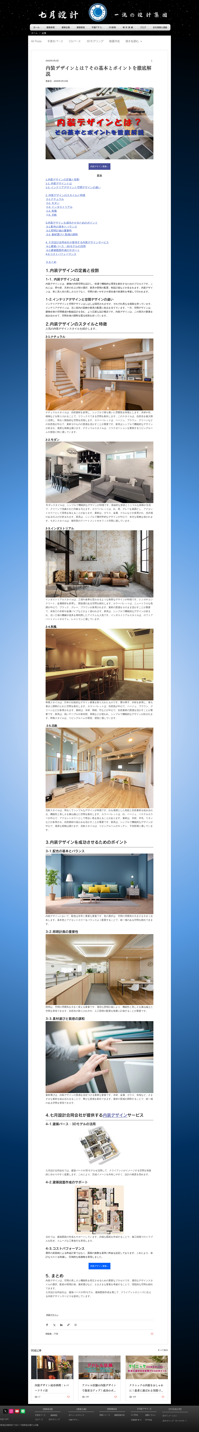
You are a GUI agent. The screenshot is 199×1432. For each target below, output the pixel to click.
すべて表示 (163, 1350)
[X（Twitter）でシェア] (54, 1324)
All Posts (36, 41)
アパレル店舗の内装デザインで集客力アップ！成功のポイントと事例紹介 (99, 1388)
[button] (50, 27)
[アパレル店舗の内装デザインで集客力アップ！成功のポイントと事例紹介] (100, 1367)
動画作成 (114, 41)
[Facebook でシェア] (47, 1324)
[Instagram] (11, 1411)
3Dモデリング (95, 41)
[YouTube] (17, 1411)
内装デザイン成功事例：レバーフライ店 (52, 1388)
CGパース (75, 41)
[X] (5, 1411)
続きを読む (132, 41)
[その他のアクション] (151, 60)
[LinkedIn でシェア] (61, 1324)
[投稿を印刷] (75, 1324)
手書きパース (55, 41)
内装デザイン (52, 1315)
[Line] (23, 1411)
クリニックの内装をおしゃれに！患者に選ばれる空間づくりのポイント (146, 1388)
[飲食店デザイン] (52, 1367)
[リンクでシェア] (68, 1324)
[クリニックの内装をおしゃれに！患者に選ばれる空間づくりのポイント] (147, 1367)
